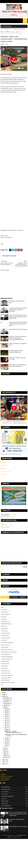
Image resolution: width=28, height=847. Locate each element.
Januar (6, 757)
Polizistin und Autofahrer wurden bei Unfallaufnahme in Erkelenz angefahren (18, 309)
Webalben (3, 474)
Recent (5, 597)
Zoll (2, 685)
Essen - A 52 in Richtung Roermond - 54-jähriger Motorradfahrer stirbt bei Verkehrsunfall (18, 317)
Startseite (3, 774)
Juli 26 (6, 713)
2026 (3, 692)
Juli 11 (6, 728)
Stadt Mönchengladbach (7, 656)
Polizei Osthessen (5, 645)
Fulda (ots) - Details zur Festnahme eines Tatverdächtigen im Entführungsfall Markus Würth (17, 338)
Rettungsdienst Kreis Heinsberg (8, 652)
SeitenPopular (14, 597)
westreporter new (5, 670)
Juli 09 (6, 729)
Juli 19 (6, 720)
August (6, 705)
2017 (3, 762)
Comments (23, 597)
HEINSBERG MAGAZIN (6, 623)
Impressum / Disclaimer (7, 776)
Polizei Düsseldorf (5, 633)
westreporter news (5, 673)
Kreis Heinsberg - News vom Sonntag (18, 329)
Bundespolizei (4, 612)
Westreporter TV (5, 780)
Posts (4, 524)
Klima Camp (4, 626)
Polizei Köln (4, 640)
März (5, 754)
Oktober (6, 702)
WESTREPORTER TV (5, 680)
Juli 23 (6, 716)
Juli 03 (6, 744)
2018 (3, 760)
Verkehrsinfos (4, 666)
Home (2, 31)
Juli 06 (6, 740)
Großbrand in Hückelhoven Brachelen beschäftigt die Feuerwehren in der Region (18, 324)
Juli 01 (6, 745)
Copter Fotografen (5, 614)
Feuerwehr (4, 619)
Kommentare (5, 527)
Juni (5, 748)
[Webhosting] (14, 592)
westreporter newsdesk (7, 675)
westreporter (4, 668)
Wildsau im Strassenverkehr (8, 682)
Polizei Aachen (4, 628)
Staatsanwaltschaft (6, 654)
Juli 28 (6, 711)
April (5, 752)
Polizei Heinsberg (5, 638)
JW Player (3, 468)
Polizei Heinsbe (5, 635)
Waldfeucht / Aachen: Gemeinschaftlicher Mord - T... (14, 731)
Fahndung (3, 616)
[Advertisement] (14, 162)
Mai (5, 750)
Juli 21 (6, 718)
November (7, 700)
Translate (12, 516)
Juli (5, 707)
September (7, 703)
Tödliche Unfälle (5, 661)
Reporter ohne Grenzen (7, 649)
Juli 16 (6, 722)
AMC (2, 607)
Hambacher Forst (5, 621)
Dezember (7, 698)
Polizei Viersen (4, 647)
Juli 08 (6, 738)
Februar (6, 755)
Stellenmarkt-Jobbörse (6, 659)
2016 (3, 763)
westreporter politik (6, 677)
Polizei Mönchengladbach (7, 642)
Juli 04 (6, 742)
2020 (3, 694)
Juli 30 (6, 709)
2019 (3, 696)
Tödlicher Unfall (5, 663)
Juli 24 (6, 714)
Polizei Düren (4, 631)
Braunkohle (4, 609)
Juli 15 (6, 724)
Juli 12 (6, 726)
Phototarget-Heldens (6, 471)
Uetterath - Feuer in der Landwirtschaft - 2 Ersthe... (16, 735)
